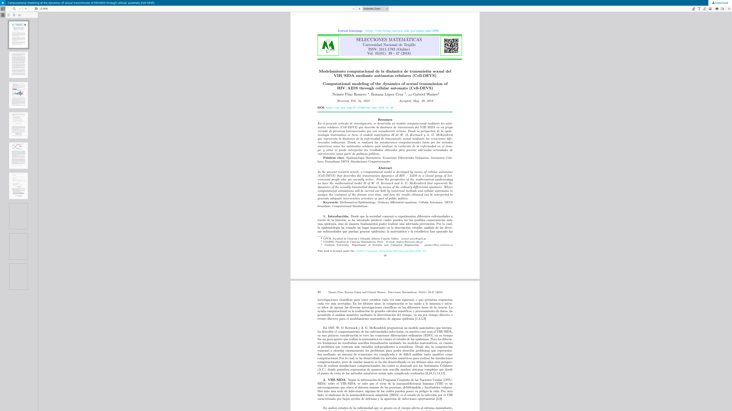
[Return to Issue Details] (3, 3)
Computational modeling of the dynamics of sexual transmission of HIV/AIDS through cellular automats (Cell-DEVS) (81, 3)
